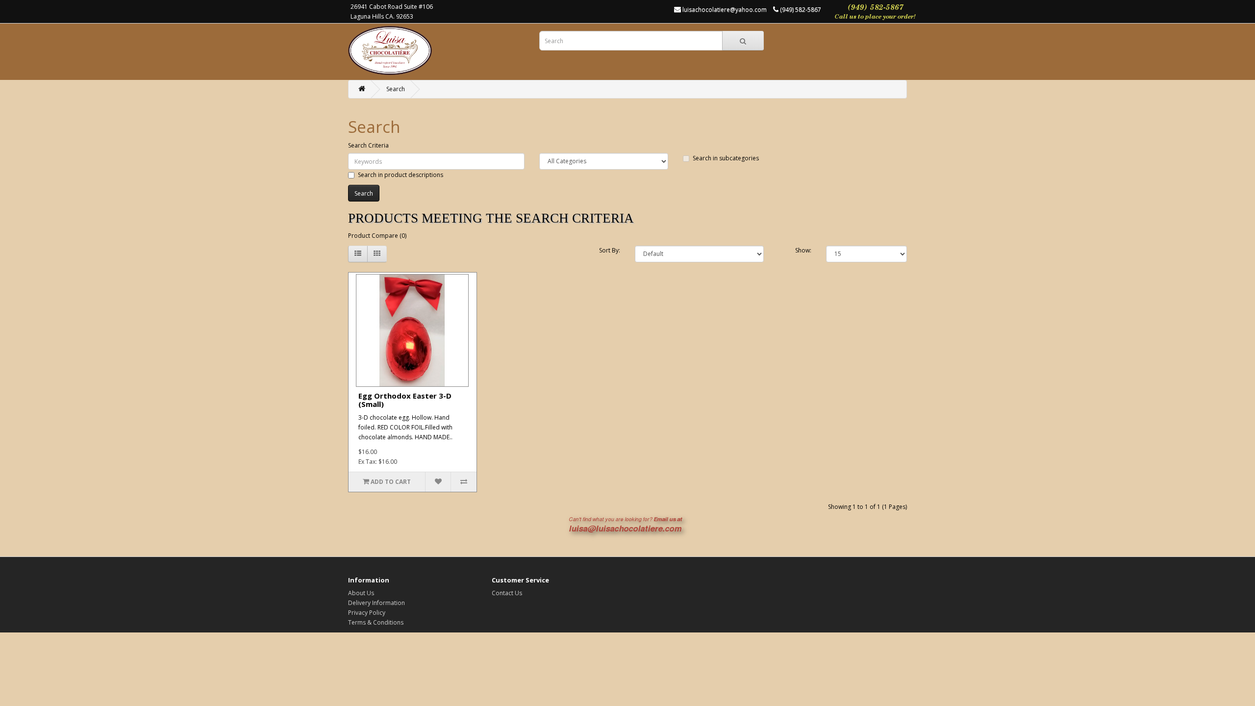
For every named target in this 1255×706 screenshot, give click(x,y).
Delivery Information (376, 603)
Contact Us (507, 593)
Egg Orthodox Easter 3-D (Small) (405, 400)
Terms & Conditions (375, 622)
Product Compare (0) (377, 235)
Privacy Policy (366, 612)
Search (395, 89)
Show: (803, 250)
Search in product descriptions (400, 175)
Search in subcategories (726, 158)
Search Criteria (368, 145)
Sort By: (609, 250)
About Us (361, 593)
